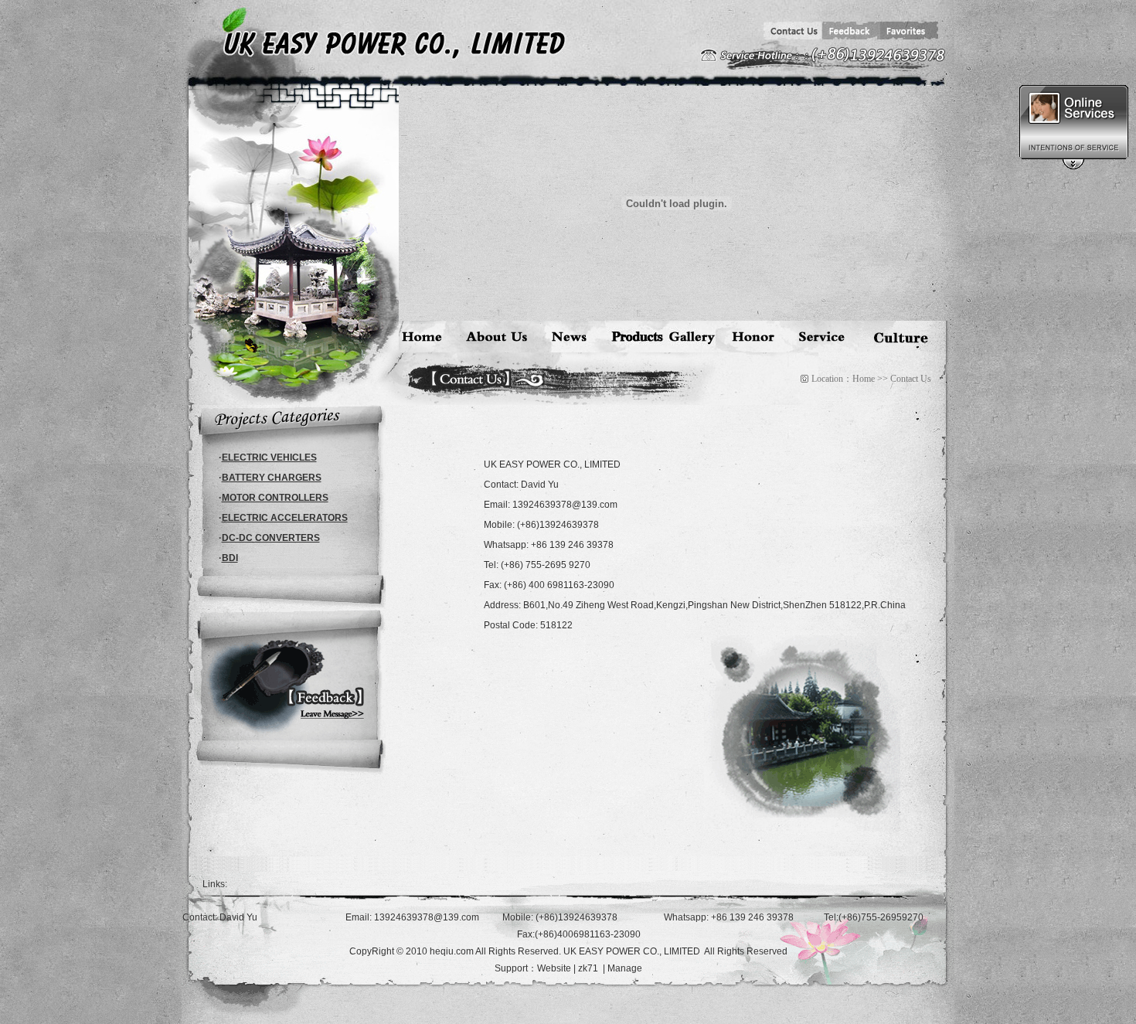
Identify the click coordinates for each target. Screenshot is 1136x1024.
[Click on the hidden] (1073, 167)
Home (863, 378)
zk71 (588, 968)
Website (554, 968)
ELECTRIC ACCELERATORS (285, 517)
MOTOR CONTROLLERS (275, 497)
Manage (624, 968)
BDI (230, 558)
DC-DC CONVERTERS (271, 537)
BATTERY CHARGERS (271, 477)
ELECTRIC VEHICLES (269, 457)
